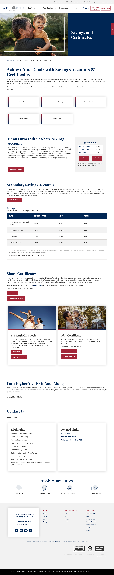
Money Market (24, 118)
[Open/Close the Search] (77, 8)
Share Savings (23, 102)
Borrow (45, 519)
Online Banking (67, 433)
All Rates (84, 158)
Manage (45, 522)
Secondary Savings (57, 102)
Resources (63, 8)
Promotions (74, 2)
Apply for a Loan (94, 494)
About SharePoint (91, 513)
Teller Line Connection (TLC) (72, 440)
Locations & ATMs (64, 2)
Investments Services (69, 437)
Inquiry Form (57, 118)
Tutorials (88, 527)
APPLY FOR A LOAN (95, 8)
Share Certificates (90, 102)
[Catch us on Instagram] (21, 530)
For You (31, 8)
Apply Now (96, 158)
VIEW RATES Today (69, 351)
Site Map (44, 541)
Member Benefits (91, 522)
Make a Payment (107, 2)
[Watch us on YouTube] (26, 530)
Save (12, 60)
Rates (55, 2)
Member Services (91, 524)
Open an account (16, 169)
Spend (45, 516)
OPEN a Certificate (19, 357)
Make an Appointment (93, 2)
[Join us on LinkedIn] (30, 530)
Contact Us (82, 2)
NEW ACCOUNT (105, 8)
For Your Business (47, 8)
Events (88, 530)
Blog (87, 516)
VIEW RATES (16, 351)
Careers (28, 541)
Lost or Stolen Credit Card (70, 541)
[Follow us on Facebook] (16, 530)
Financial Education (91, 519)
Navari (104, 557)
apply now (12, 293)
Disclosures (36, 541)
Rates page (37, 285)
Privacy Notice (84, 541)
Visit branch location (16, 298)
